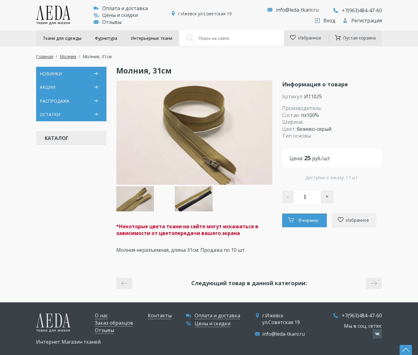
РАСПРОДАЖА (54, 101)
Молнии (68, 56)
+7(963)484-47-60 (362, 10)
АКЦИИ (47, 87)
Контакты (160, 315)
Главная (44, 56)
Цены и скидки (120, 15)
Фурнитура (106, 38)
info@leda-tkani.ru (297, 9)
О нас (101, 315)
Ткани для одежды (62, 38)
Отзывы (111, 22)
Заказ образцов (114, 322)
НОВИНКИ (51, 74)
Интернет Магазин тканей (68, 341)
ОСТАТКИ (50, 114)
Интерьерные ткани (151, 38)
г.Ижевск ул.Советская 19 (205, 14)
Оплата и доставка (125, 8)
